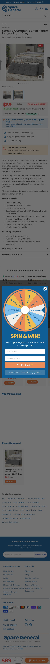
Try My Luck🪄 (25, 365)
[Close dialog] (45, 288)
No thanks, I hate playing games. (25, 372)
